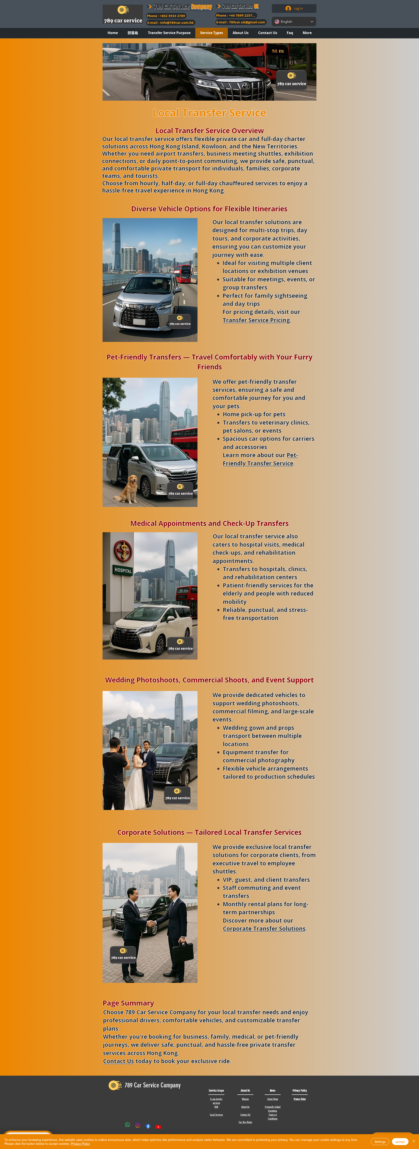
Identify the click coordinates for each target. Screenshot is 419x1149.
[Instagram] (138, 1126)
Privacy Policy (80, 1143)
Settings (380, 1141)
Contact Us (118, 1061)
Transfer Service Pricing (256, 320)
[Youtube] (158, 1125)
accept (400, 1141)
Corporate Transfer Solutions (264, 928)
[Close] (413, 1142)
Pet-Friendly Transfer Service (260, 459)
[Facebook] (148, 1126)
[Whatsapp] (128, 1126)
